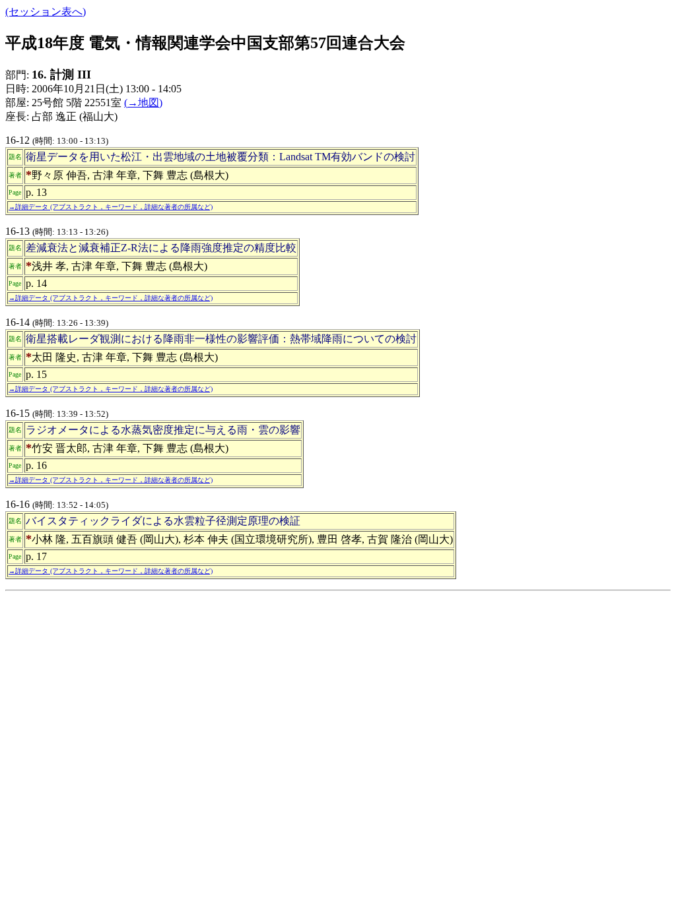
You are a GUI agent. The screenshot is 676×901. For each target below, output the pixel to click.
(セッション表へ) (45, 11)
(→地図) (143, 102)
